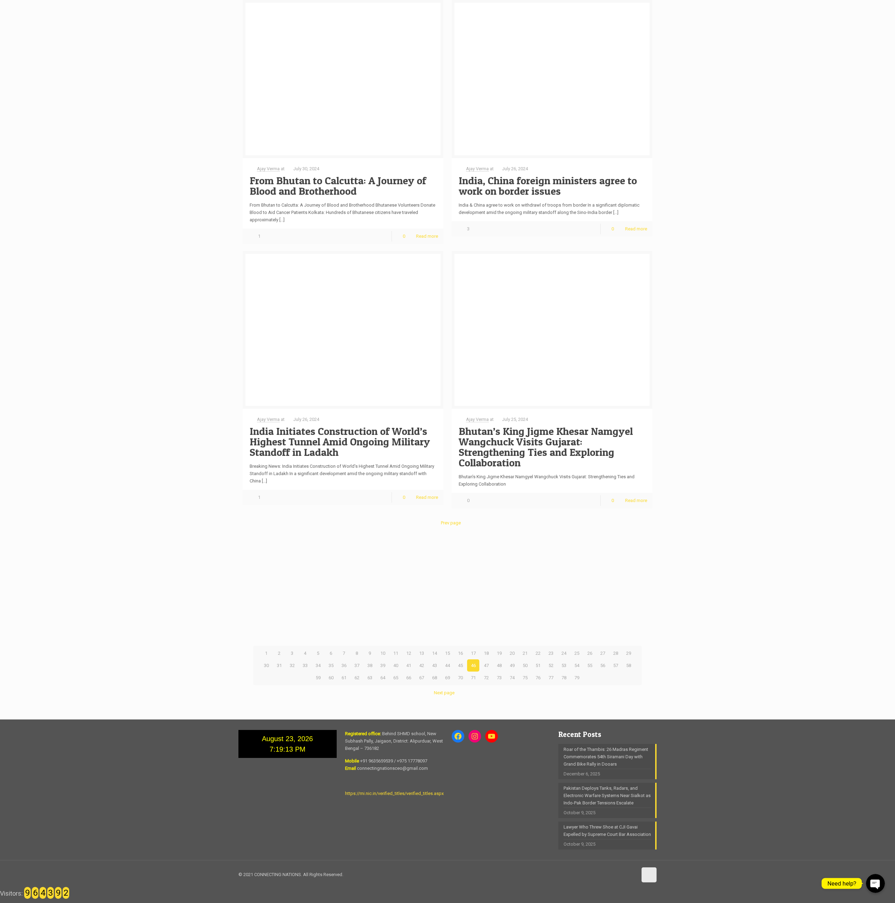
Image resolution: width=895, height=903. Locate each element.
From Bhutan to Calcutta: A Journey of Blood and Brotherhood (338, 185)
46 (473, 665)
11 (395, 653)
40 (395, 665)
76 (538, 677)
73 (499, 677)
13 (421, 653)
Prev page (450, 522)
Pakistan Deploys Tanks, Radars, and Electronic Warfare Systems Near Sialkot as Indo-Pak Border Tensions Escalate (607, 795)
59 (318, 677)
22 (538, 653)
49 (512, 665)
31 (279, 665)
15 (447, 653)
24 (563, 653)
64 (382, 677)
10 (382, 653)
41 (408, 665)
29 (628, 653)
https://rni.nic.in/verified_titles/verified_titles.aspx (394, 793)
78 (563, 677)
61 (344, 677)
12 (408, 653)
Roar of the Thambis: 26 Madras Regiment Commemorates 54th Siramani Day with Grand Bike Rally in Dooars (606, 757)
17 (473, 653)
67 (421, 677)
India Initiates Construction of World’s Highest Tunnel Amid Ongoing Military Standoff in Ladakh (340, 441)
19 (499, 653)
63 (369, 677)
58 (628, 665)
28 (615, 653)
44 (447, 665)
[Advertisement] (447, 586)
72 (486, 677)
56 (602, 665)
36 (344, 665)
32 (292, 665)
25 (576, 653)
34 (318, 665)
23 (551, 653)
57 (615, 665)
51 (538, 665)
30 (266, 665)
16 (460, 653)
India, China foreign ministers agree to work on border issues (548, 185)
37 (357, 665)
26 (589, 653)
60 (331, 677)
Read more (427, 236)
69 (447, 677)
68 (434, 677)
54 (576, 665)
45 (460, 665)
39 (382, 665)
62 (357, 677)
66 (408, 677)
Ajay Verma (268, 168)
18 (486, 653)
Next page (444, 692)
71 (473, 677)
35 (331, 665)
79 (576, 677)
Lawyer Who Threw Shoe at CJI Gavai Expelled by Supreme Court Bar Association (607, 830)
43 (434, 665)
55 (589, 665)
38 (369, 665)
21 (525, 653)
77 (551, 677)
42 (421, 665)
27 (602, 653)
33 (305, 665)
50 (525, 665)
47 (486, 665)
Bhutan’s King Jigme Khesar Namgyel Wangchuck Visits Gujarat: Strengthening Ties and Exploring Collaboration (546, 447)
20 (512, 653)
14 (434, 653)
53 (563, 665)
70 (460, 677)
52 (551, 665)
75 (525, 677)
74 (512, 677)
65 (395, 677)
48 (499, 665)
